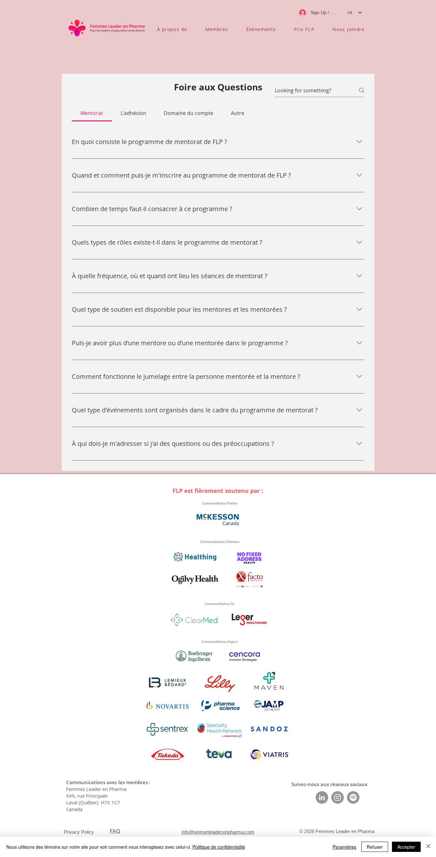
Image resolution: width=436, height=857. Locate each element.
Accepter (406, 847)
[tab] (92, 113)
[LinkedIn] (322, 797)
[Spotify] (353, 797)
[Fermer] (428, 847)
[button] (172, 29)
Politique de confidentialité (218, 847)
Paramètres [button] (344, 847)
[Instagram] (337, 797)
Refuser (375, 847)
